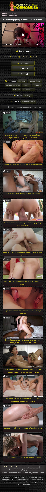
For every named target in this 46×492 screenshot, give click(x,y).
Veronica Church (28, 102)
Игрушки (16, 89)
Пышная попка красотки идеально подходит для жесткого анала (23, 224)
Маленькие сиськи (13, 85)
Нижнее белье (35, 81)
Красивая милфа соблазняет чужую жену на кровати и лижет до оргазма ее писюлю (23, 370)
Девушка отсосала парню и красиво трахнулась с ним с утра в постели (23, 253)
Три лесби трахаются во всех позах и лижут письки (23, 312)
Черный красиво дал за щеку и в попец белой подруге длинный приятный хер (23, 341)
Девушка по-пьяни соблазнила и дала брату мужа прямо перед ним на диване (23, 136)
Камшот (26, 85)
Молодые (22, 81)
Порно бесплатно (8, 13)
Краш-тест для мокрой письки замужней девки (23, 164)
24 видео (28, 96)
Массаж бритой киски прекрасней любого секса (23, 428)
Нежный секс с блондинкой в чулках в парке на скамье (23, 282)
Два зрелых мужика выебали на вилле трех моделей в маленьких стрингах (23, 400)
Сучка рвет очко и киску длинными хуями (23, 194)
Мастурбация (28, 89)
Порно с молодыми (9, 15)
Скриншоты (24, 63)
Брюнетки (37, 85)
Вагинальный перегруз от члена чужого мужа (23, 457)
